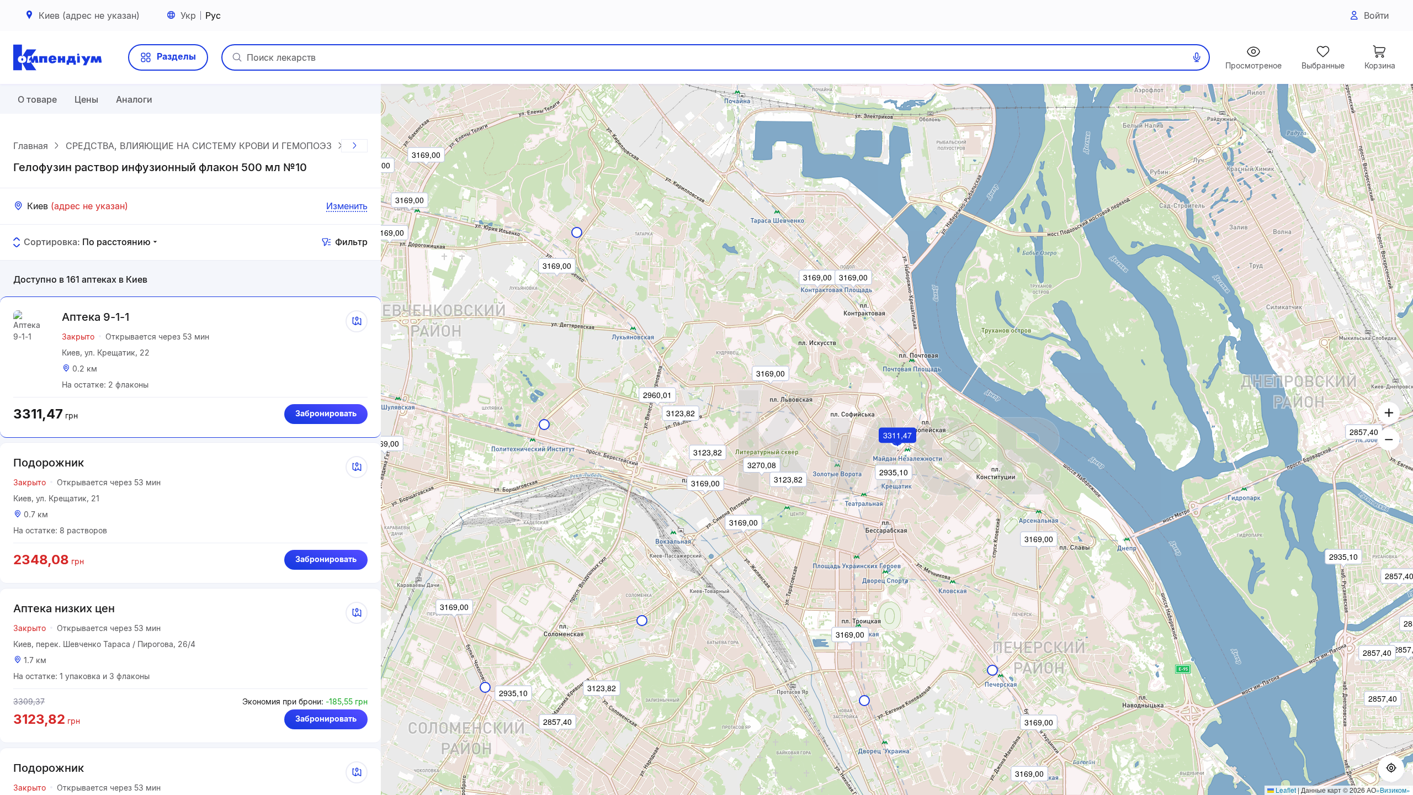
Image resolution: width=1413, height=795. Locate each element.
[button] (898, 450)
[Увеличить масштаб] (1389, 413)
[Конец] (354, 145)
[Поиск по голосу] (1197, 57)
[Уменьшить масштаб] (1389, 439)
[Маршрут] (357, 321)
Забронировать (326, 413)
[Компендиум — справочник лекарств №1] (57, 57)
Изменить (347, 205)
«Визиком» (1393, 789)
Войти (1376, 15)
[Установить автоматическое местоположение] (1391, 768)
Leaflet (1285, 789)
